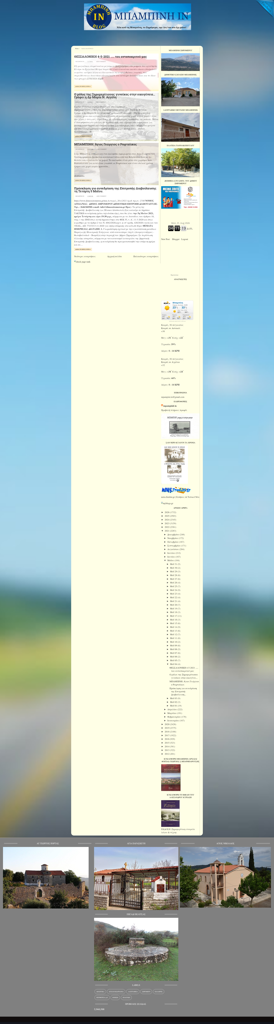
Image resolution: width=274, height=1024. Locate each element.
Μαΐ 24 (174, 590)
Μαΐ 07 (174, 652)
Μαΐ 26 (174, 582)
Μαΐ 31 (174, 564)
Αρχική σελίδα (114, 256)
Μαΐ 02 (174, 701)
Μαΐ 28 (174, 575)
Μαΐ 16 (174, 619)
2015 (167, 742)
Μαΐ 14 (174, 626)
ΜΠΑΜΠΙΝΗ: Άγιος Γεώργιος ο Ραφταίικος (105, 144)
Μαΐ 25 (174, 586)
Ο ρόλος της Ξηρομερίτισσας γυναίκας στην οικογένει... (184, 676)
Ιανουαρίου (173, 720)
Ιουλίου (171, 552)
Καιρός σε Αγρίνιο (170, 361)
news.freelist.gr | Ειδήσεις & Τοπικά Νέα (180, 496)
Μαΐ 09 (174, 645)
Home (77, 48)
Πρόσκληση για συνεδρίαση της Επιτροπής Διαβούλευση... (183, 691)
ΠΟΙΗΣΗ (115, 997)
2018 (167, 731)
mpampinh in (170, 405)
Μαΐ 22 (174, 597)
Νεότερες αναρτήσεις (85, 256)
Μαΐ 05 (174, 660)
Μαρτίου (172, 713)
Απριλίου (172, 709)
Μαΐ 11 (174, 638)
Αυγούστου (173, 549)
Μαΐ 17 (174, 615)
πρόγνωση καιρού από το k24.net (177, 321)
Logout (185, 239)
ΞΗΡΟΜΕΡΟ (146, 992)
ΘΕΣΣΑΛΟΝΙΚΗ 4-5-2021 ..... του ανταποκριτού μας (110, 57)
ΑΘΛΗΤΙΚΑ (100, 992)
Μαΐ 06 (174, 656)
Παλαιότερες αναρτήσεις (146, 256)
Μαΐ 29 (174, 571)
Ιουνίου (171, 556)
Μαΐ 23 (174, 593)
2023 (167, 523)
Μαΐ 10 (174, 641)
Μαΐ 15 (174, 623)
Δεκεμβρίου (173, 534)
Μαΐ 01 (174, 705)
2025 (167, 515)
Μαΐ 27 (174, 578)
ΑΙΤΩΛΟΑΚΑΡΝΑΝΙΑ (116, 992)
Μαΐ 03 (174, 698)
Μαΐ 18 (174, 612)
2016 (167, 738)
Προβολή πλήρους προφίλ (174, 410)
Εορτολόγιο (174, 275)
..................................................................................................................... (31, 1022)
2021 (167, 530)
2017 (167, 735)
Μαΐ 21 (174, 601)
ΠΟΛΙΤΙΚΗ (126, 997)
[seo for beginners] (82, 261)
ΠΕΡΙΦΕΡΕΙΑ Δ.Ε (102, 997)
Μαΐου (171, 560)
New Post (166, 239)
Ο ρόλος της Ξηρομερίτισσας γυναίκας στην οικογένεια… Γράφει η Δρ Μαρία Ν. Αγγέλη (114, 95)
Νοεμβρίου (173, 538)
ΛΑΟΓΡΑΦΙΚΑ (133, 992)
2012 (167, 753)
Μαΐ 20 (174, 604)
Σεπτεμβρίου (174, 545)
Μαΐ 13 (174, 630)
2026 (167, 512)
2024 (167, 519)
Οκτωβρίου (173, 541)
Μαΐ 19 (174, 608)
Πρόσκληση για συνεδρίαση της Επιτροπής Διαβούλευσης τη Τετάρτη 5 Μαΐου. (115, 189)
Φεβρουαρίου (174, 716)
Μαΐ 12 (174, 634)
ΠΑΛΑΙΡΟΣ (158, 992)
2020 (167, 724)
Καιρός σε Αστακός (170, 328)
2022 (167, 526)
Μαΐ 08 (174, 649)
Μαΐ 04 (174, 664)
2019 (167, 727)
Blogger (176, 239)
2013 (167, 750)
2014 (167, 746)
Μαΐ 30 (174, 567)
